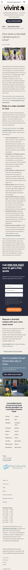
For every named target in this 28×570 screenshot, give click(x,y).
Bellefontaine (9, 444)
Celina (16, 437)
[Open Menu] (2, 2)
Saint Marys (18, 441)
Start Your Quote (14, 310)
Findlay (7, 416)
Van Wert (7, 441)
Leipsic (17, 416)
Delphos (7, 431)
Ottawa (16, 434)
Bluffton (17, 428)
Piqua (6, 434)
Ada (16, 419)
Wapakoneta (8, 437)
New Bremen (8, 447)
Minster (7, 419)
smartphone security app (12, 235)
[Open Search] (24, 2)
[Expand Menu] (16, 11)
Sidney (16, 444)
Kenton (17, 431)
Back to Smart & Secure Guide (13, 351)
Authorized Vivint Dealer (10, 528)
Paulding (7, 423)
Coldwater (8, 428)
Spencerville (18, 447)
